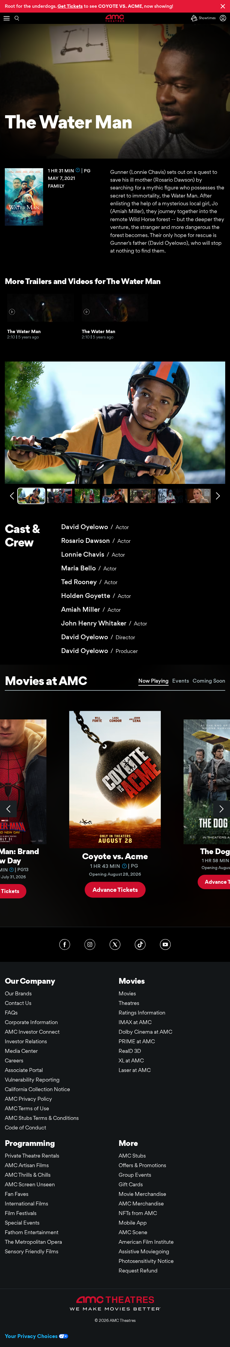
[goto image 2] (59, 496)
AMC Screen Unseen (30, 1184)
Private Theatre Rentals (32, 1155)
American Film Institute (146, 1242)
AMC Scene (133, 1232)
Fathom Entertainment (31, 1232)
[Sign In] (224, 18)
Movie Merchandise (142, 1194)
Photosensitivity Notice (146, 1261)
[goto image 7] (198, 496)
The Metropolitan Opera (33, 1242)
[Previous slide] (8, 809)
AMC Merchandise (141, 1203)
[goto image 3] (87, 496)
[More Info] (78, 170)
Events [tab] (180, 681)
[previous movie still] (12, 496)
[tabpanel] (115, 808)
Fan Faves (16, 1194)
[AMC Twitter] (115, 944)
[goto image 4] (115, 496)
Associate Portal (24, 1070)
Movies (127, 993)
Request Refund (138, 1270)
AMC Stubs (132, 1155)
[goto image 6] (170, 496)
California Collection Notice (37, 1089)
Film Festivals (21, 1213)
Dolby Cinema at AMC (145, 1032)
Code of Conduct (25, 1127)
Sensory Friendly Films (31, 1251)
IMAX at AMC (135, 1022)
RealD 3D (130, 1051)
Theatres (129, 1003)
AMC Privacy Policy (28, 1099)
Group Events (135, 1175)
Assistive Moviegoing (144, 1251)
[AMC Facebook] (64, 944)
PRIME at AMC (137, 1041)
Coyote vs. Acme (115, 856)
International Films (26, 1203)
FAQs (11, 1012)
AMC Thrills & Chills (28, 1175)
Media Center (21, 1051)
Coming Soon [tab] (209, 681)
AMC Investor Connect (32, 1032)
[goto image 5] (142, 496)
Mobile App (133, 1223)
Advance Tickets (115, 889)
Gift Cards (131, 1184)
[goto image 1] (32, 496)
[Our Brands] (115, 1303)
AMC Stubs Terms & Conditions (42, 1118)
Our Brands (18, 993)
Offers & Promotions (142, 1165)
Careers (14, 1060)
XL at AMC (131, 1060)
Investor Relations (26, 1041)
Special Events (22, 1223)
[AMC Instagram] (90, 944)
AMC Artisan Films (27, 1165)
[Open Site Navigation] (6, 18)
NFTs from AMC (138, 1213)
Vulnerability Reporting (32, 1079)
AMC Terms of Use (27, 1108)
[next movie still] (218, 496)
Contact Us (18, 1003)
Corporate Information (31, 1022)
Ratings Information (142, 1012)
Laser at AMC (135, 1070)
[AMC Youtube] (165, 944)
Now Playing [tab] (153, 681)
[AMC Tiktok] (140, 944)
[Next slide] (221, 809)
